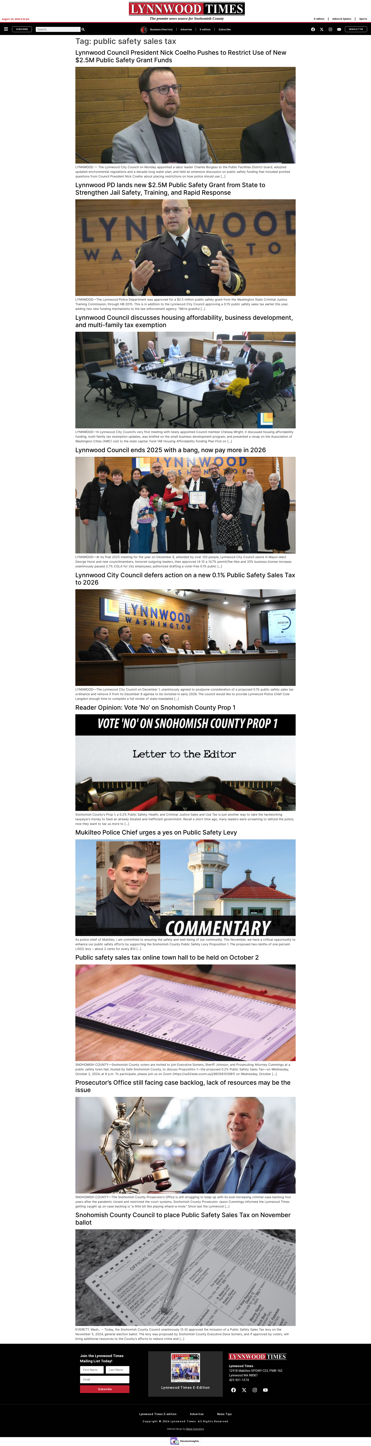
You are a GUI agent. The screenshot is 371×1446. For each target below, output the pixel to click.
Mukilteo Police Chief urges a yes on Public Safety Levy (156, 832)
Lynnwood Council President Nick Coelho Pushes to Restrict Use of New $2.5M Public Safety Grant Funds (180, 56)
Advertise (186, 29)
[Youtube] (339, 29)
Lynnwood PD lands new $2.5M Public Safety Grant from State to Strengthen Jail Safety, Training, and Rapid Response (170, 188)
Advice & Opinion (341, 19)
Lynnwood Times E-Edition (185, 1388)
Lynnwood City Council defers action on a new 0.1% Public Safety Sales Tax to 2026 (185, 578)
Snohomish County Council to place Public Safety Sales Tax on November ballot (183, 1218)
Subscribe (225, 29)
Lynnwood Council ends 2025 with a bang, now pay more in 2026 (170, 450)
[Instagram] (330, 29)
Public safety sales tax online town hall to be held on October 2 (167, 957)
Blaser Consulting (195, 1429)
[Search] (83, 29)
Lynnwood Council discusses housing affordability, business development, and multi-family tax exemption (184, 321)
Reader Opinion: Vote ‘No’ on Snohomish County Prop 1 (155, 707)
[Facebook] (313, 29)
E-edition (319, 19)
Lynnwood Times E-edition (157, 1414)
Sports (363, 19)
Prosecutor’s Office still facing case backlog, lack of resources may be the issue (183, 1086)
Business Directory (161, 29)
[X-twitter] (322, 29)
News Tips (224, 1414)
